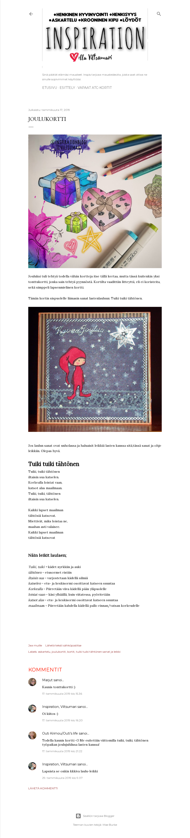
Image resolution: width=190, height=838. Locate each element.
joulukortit (59, 651)
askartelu (44, 651)
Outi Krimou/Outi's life (60, 733)
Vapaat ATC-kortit (95, 88)
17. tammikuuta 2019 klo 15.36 (62, 693)
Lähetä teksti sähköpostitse (63, 645)
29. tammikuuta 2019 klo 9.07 (62, 778)
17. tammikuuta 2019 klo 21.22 (62, 751)
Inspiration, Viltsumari (59, 707)
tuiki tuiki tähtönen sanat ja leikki (98, 651)
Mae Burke (110, 824)
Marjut (47, 680)
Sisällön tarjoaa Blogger (98, 816)
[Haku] (159, 13)
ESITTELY (67, 88)
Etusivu (49, 88)
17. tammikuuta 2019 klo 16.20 (62, 720)
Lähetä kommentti (43, 788)
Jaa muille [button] (35, 645)
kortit (71, 651)
